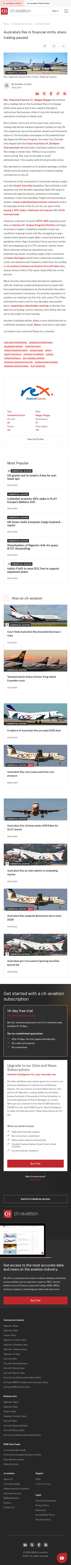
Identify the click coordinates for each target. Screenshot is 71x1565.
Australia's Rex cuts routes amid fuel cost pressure (30, 774)
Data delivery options (14, 1459)
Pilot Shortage (38, 366)
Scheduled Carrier (16, 415)
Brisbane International (41, 343)
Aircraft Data (10, 1359)
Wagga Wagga (42, 100)
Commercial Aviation (22, 24)
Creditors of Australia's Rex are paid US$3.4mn (34, 730)
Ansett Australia (22, 185)
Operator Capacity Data (15, 1349)
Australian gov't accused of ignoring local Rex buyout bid (33, 963)
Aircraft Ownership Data (16, 1363)
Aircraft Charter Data (14, 1373)
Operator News (11, 1326)
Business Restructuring (16, 366)
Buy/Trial (35, 1163)
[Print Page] (63, 46)
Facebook (51, 93)
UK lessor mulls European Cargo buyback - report (34, 523)
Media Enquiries (11, 1498)
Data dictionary (11, 1464)
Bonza (37, 324)
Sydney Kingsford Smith (40, 225)
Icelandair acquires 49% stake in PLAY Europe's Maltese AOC (32, 500)
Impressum (41, 1510)
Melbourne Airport (13, 347)
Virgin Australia (35, 143)
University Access (12, 1493)
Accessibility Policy (45, 1515)
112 (8, 430)
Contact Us (9, 1507)
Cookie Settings (43, 1484)
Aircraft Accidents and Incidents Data (22, 1377)
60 (8, 423)
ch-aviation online (12, 3)
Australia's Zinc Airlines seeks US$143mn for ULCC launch (32, 827)
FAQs (38, 1479)
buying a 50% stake (15, 210)
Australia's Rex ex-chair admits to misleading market (32, 872)
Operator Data (11, 1330)
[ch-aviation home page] (15, 11)
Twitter (32, 1544)
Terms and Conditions (46, 1501)
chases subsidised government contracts (36, 202)
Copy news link (57, 93)
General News (43, 24)
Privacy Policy (42, 1505)
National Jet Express (40, 210)
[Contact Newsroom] (54, 46)
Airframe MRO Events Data (17, 1387)
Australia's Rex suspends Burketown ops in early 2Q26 (34, 917)
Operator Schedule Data (16, 1345)
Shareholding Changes (46, 362)
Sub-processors (43, 1519)
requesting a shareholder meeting (29, 305)
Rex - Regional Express (16, 100)
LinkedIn (37, 93)
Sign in (55, 11)
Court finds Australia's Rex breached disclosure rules (34, 633)
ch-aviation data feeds (15, 1450)
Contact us (35, 1179)
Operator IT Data (12, 1354)
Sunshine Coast (33, 347)
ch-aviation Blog (12, 1484)
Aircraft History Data (14, 1368)
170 (37, 430)
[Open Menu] (66, 11)
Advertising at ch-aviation (16, 1488)
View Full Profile (35, 439)
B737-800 (43, 221)
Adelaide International (15, 343)
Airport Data (10, 1335)
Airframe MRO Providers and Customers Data (26, 1382)
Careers (7, 1503)
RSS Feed (64, 93)
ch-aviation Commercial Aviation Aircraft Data (32, 266)
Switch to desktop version (35, 1199)
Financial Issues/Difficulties (18, 362)
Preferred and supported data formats (22, 1455)
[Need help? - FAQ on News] (44, 46)
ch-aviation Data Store (38, 3)
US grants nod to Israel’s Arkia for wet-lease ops (32, 477)
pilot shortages (17, 258)
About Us (8, 1479)
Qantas (16, 225)
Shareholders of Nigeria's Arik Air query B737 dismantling (32, 547)
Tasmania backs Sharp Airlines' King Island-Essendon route (32, 678)
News (6, 24)
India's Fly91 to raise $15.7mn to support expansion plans (33, 570)
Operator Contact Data (15, 1340)
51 (37, 423)
